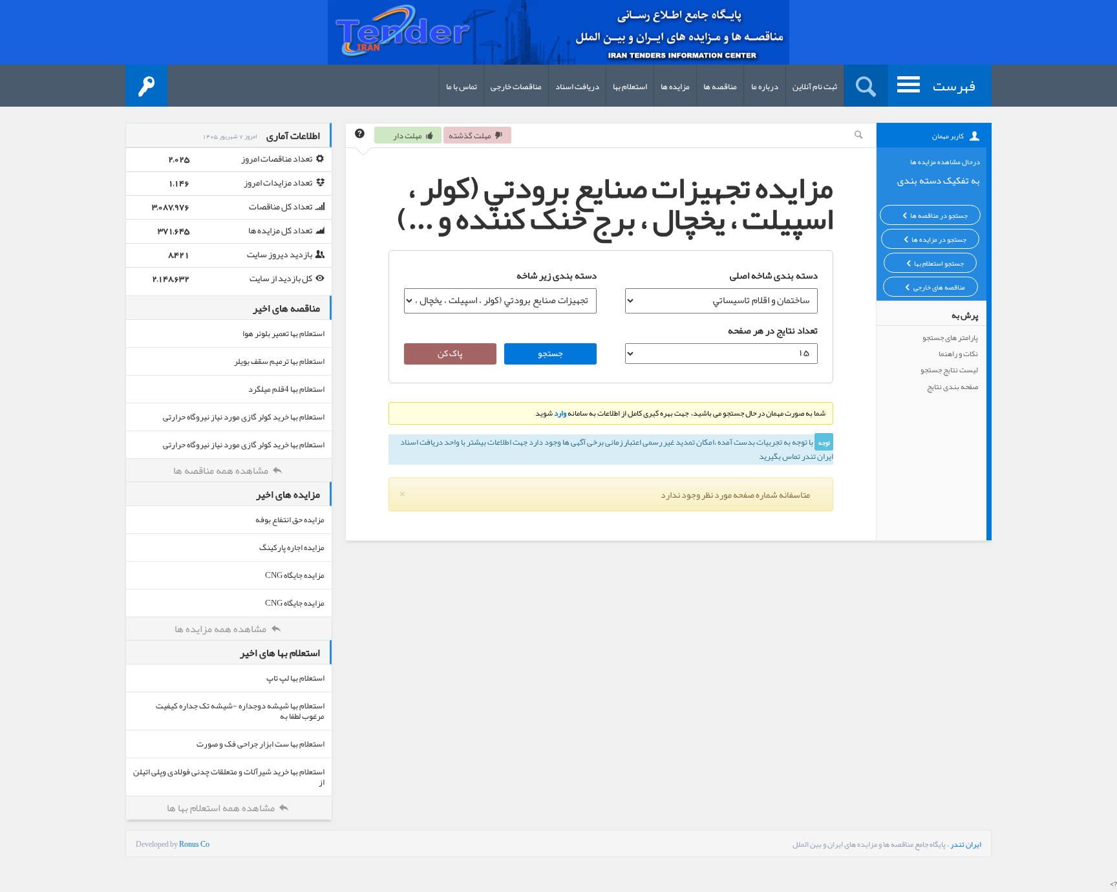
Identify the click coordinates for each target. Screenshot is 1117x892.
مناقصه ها (720, 86)
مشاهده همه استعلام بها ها (222, 808)
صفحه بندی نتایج (952, 386)
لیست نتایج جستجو (949, 369)
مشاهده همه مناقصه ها (221, 470)
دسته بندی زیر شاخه (556, 275)
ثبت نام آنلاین (815, 86)
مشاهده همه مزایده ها (221, 629)
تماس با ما (461, 86)
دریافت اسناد (577, 86)
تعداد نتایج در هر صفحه (773, 330)
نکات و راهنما (958, 353)
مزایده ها (675, 86)
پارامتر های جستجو (950, 337)
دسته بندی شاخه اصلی (774, 275)
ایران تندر (965, 844)
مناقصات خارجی (516, 86)
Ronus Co (194, 844)
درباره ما (764, 86)
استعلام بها (630, 86)
